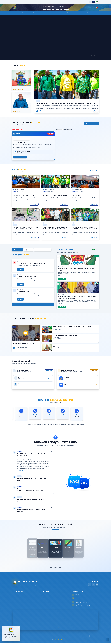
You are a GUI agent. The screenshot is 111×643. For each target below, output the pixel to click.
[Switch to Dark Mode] (90, 2)
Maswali (15, 1)
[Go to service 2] (51, 571)
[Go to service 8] (59, 571)
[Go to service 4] (54, 571)
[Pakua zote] (49, 381)
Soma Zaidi (38, 114)
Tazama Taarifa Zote (92, 127)
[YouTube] (97, 588)
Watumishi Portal (68, 1)
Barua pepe (58, 1)
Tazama (21, 273)
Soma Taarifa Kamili (19, 160)
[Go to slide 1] (14, 60)
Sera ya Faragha (72, 639)
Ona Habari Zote (93, 174)
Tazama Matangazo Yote (33, 308)
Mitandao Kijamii (24, 1)
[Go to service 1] (50, 571)
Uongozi (33, 1)
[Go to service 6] (56, 571)
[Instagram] (89, 588)
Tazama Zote (49, 374)
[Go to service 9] (60, 571)
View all (96, 323)
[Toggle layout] (18, 627)
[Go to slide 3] (18, 60)
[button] (33, 464)
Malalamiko (41, 1)
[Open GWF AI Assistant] (107, 639)
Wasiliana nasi (50, 1)
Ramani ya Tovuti (94, 639)
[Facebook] (93, 588)
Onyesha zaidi (20, 474)
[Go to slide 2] (16, 60)
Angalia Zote (94, 253)
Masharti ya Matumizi (83, 639)
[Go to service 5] (55, 571)
